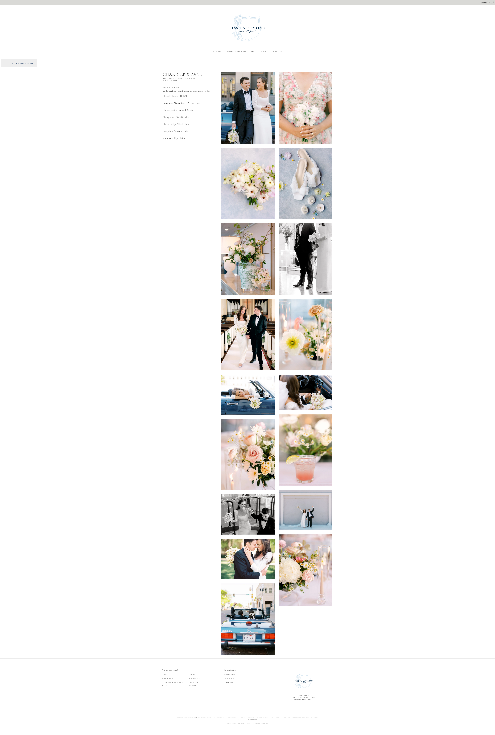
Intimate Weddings (236, 51)
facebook (229, 678)
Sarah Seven (183, 91)
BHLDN (183, 95)
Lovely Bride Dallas (200, 91)
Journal (264, 51)
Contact (277, 51)
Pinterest (229, 682)
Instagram (229, 675)
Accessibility (196, 678)
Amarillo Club (181, 130)
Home (165, 675)
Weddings (218, 51)
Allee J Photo (183, 123)
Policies (193, 682)
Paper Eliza (179, 137)
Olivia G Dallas (182, 116)
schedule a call (487, 2)
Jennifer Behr (170, 95)
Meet (253, 51)
